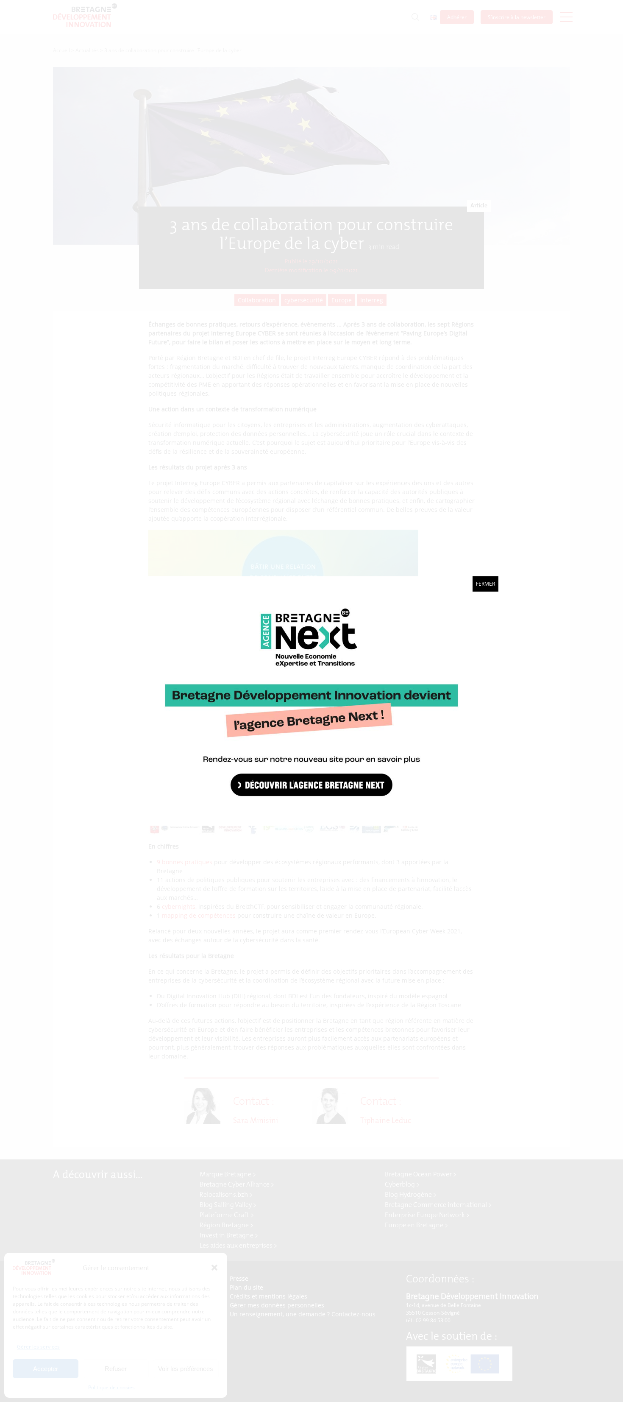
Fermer (485, 583)
